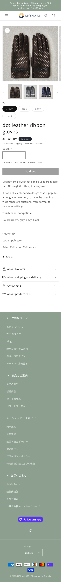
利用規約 (11, 426)
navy (39, 109)
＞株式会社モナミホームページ (23, 506)
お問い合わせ (14, 484)
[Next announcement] (55, 5)
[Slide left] (3, 92)
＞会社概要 (12, 498)
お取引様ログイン (16, 356)
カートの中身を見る (17, 363)
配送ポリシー (14, 448)
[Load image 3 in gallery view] (46, 92)
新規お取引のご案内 (17, 348)
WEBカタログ (14, 334)
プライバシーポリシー (18, 456)
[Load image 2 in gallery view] (30, 92)
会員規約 (11, 434)
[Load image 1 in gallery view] (15, 92)
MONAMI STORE (24, 576)
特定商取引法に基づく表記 (21, 463)
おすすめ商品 (14, 398)
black (11, 116)
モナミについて (15, 326)
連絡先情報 (12, 491)
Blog (9, 341)
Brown (11, 109)
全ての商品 (12, 384)
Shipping (18, 143)
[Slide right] (57, 92)
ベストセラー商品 (16, 406)
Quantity (7, 148)
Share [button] (9, 257)
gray (26, 109)
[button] (6, 15)
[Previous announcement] (6, 5)
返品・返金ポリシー (17, 441)
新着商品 (11, 391)
